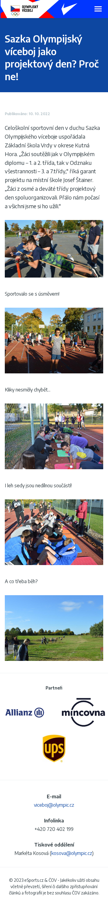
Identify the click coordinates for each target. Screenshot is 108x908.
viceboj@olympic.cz (54, 805)
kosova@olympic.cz (71, 853)
